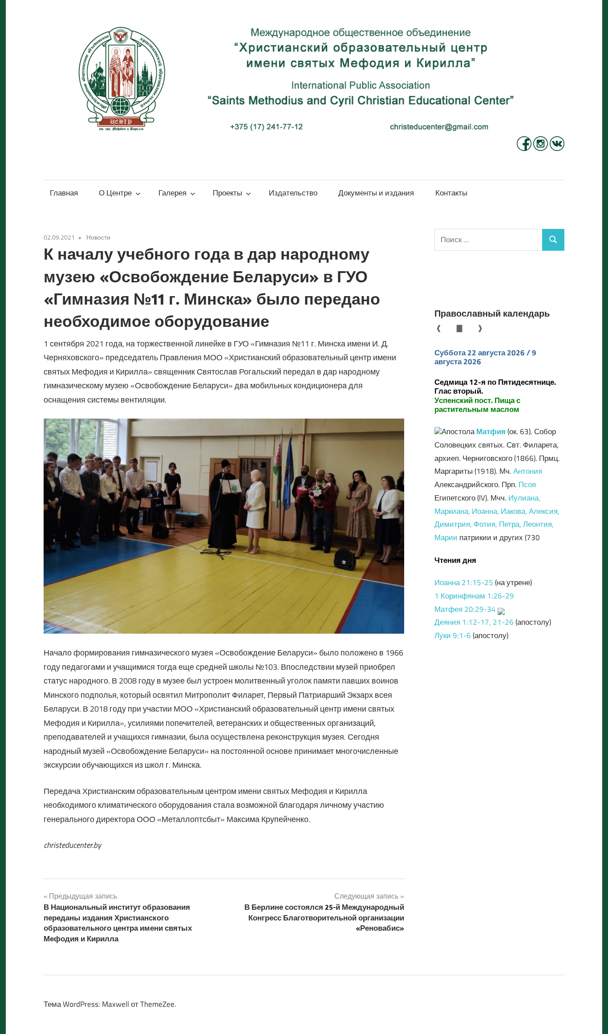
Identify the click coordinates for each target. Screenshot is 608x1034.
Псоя (527, 484)
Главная (64, 193)
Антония (527, 471)
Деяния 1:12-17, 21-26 (474, 622)
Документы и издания (376, 193)
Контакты (451, 193)
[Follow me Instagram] (541, 148)
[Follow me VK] (557, 148)
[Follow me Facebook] (525, 148)
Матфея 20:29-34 (465, 609)
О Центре (115, 193)
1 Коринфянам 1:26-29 (474, 596)
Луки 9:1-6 (452, 635)
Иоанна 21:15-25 (463, 582)
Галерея (172, 193)
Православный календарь (492, 313)
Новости (98, 237)
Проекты (227, 193)
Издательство (293, 193)
